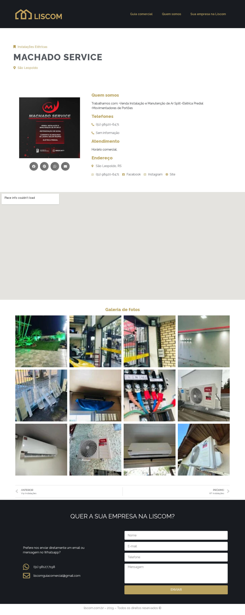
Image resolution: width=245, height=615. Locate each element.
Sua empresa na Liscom (208, 14)
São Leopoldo (28, 68)
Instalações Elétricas (32, 47)
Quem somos (171, 14)
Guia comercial (141, 14)
